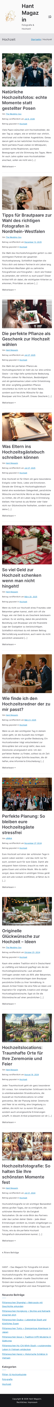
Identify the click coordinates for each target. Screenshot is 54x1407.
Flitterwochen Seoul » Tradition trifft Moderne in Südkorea (26, 1339)
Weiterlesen (8, 166)
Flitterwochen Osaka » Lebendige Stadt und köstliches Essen (24, 1321)
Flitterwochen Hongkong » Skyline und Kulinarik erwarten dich (26, 1313)
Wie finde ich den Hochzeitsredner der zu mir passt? (26, 704)
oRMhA (9, 838)
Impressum (32, 1402)
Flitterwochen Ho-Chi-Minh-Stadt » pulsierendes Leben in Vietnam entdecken (26, 1347)
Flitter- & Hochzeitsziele (14, 1374)
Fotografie (7, 1379)
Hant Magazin (30, 13)
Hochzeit (23, 124)
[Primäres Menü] (50, 17)
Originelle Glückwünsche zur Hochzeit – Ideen (21, 936)
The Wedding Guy (13, 114)
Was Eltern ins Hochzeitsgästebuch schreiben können (23, 452)
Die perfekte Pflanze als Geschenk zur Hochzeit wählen (26, 339)
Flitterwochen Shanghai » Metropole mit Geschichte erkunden (22, 1304)
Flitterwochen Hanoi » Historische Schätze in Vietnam (25, 1356)
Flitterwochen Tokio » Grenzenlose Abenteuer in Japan (26, 1330)
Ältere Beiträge (11, 1252)
